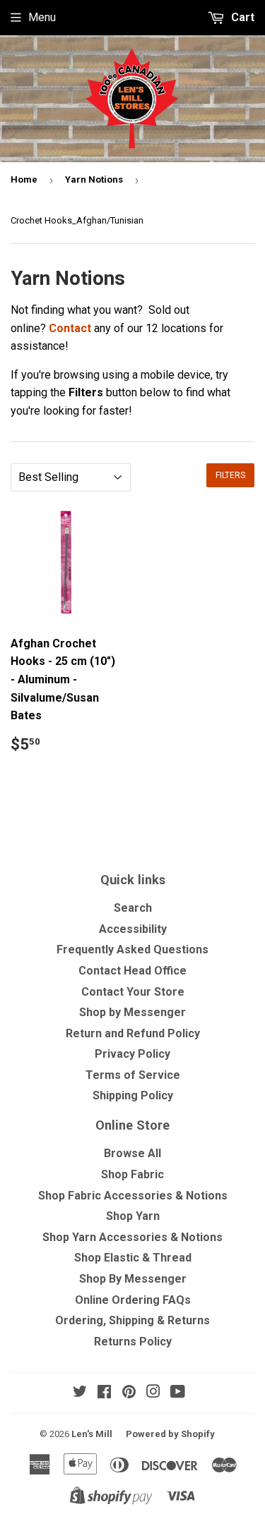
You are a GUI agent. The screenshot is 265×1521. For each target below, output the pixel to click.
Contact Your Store (132, 991)
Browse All (132, 1153)
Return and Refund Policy (133, 1033)
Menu (42, 17)
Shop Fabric (132, 1174)
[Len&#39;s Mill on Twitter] (80, 1393)
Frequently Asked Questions (132, 949)
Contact (70, 328)
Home (24, 179)
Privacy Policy (132, 1054)
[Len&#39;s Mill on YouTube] (177, 1393)
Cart (241, 17)
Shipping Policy (133, 1095)
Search (133, 908)
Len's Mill (91, 1434)
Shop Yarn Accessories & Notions (132, 1237)
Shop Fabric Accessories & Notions (133, 1195)
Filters (230, 475)
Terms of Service (133, 1075)
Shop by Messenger (132, 1012)
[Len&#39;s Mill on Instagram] (153, 1393)
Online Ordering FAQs (133, 1300)
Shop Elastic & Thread (133, 1257)
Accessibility (133, 929)
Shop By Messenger (133, 1278)
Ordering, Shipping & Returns (132, 1320)
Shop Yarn (133, 1216)
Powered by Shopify (170, 1434)
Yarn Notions (94, 179)
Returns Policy (133, 1341)
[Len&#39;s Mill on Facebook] (104, 1393)
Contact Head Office (132, 970)
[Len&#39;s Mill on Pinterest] (129, 1393)
